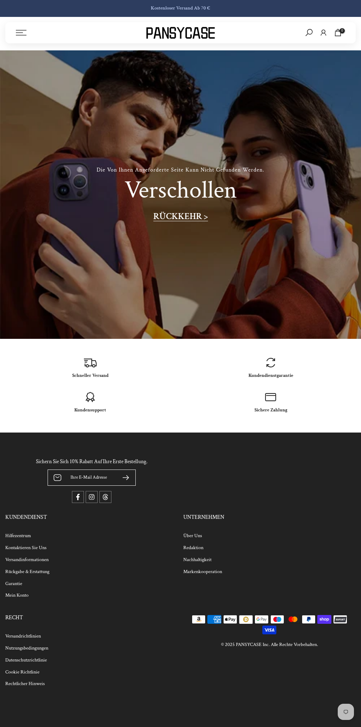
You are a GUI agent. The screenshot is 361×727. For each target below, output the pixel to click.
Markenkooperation (202, 571)
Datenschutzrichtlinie (26, 660)
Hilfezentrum (18, 536)
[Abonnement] (123, 477)
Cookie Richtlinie (22, 672)
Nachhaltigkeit (197, 560)
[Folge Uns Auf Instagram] (92, 497)
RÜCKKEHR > (180, 216)
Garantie (13, 583)
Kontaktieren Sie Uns (26, 548)
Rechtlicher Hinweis (25, 684)
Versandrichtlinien (23, 636)
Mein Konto (17, 595)
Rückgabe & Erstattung (27, 571)
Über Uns (192, 536)
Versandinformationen (27, 560)
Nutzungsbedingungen (26, 648)
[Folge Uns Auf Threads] (105, 497)
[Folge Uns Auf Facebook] (78, 497)
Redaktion (193, 548)
